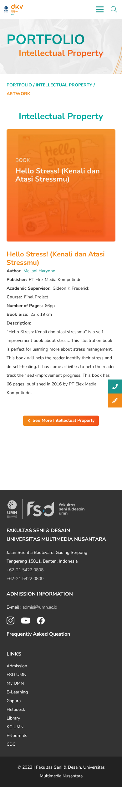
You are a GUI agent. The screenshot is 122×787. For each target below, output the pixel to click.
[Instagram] (10, 620)
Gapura (14, 701)
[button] (114, 9)
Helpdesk (16, 709)
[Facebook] (41, 620)
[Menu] (100, 9)
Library (13, 718)
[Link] (6, 9)
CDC (11, 744)
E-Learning (17, 692)
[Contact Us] (115, 387)
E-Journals (17, 736)
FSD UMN (16, 675)
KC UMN (15, 727)
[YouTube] (25, 620)
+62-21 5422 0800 (25, 579)
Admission (17, 666)
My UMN (15, 683)
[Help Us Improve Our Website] (115, 400)
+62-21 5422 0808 (25, 570)
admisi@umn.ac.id (40, 607)
